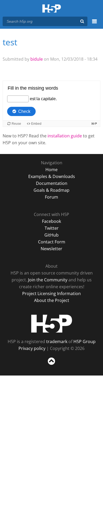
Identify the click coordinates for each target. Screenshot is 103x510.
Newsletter (51, 249)
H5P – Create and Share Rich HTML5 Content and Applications (51, 8)
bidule (36, 59)
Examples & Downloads (51, 176)
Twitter (52, 228)
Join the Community (47, 280)
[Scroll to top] (51, 365)
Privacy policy (31, 348)
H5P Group (84, 341)
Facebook (51, 221)
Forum (51, 197)
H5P (51, 323)
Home (51, 169)
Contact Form (51, 242)
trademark (56, 341)
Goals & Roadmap (51, 190)
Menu (94, 24)
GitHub (51, 235)
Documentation (51, 183)
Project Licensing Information (51, 293)
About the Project (51, 300)
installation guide (65, 136)
